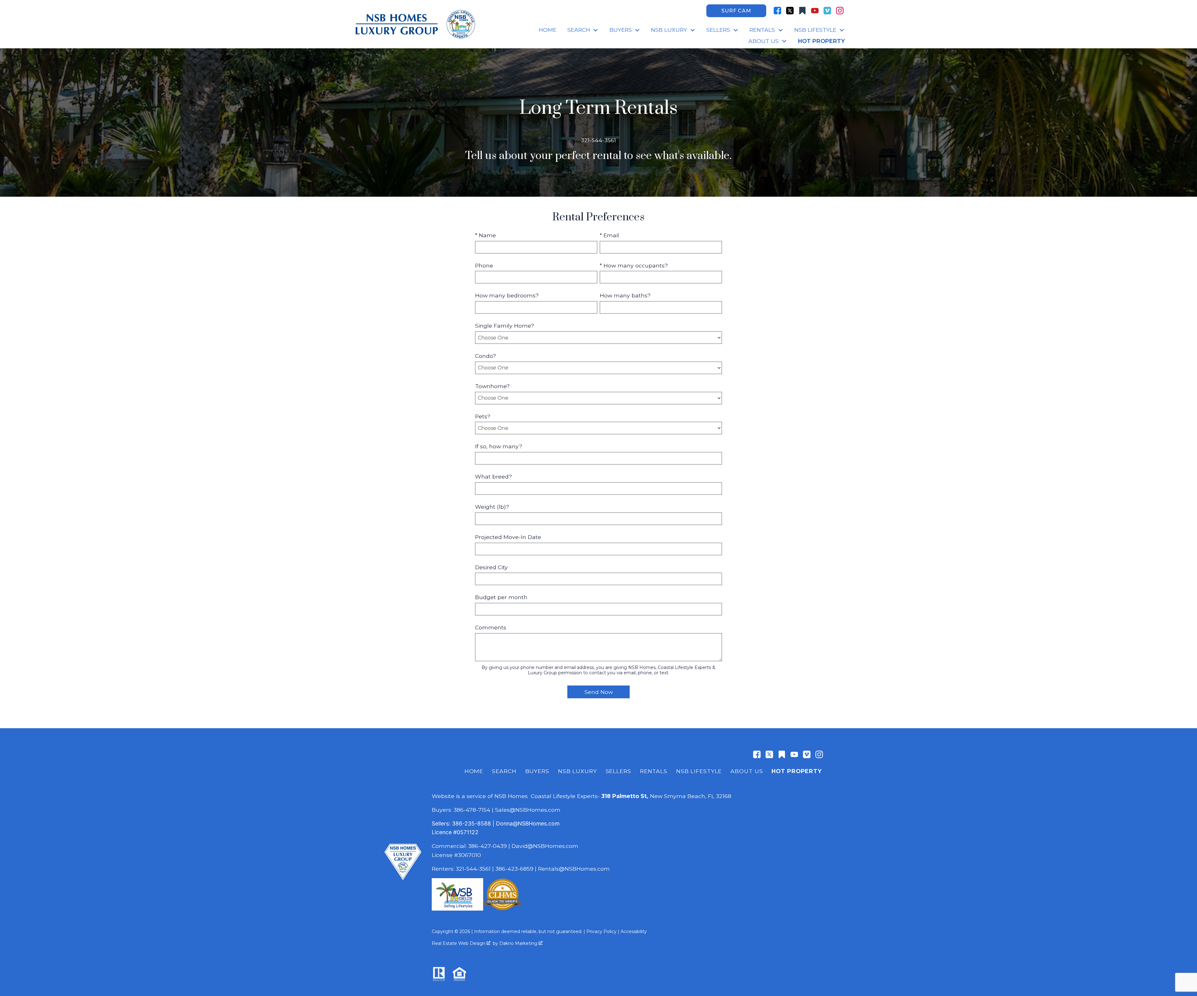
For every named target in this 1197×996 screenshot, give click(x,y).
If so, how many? (498, 446)
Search (504, 771)
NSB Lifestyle (699, 771)
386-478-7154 (472, 809)
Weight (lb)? (492, 506)
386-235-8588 (471, 823)
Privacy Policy (601, 931)
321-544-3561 (473, 868)
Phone (484, 265)
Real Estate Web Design (459, 943)
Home (547, 30)
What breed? (493, 476)
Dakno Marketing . (521, 943)
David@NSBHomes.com (545, 846)
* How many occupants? (634, 265)
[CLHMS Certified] (502, 908)
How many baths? (625, 295)
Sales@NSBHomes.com (527, 809)
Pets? (482, 416)
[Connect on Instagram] (840, 10)
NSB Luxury (577, 771)
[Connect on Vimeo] (827, 10)
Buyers (537, 771)
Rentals (653, 771)
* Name (485, 235)
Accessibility (634, 931)
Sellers (618, 771)
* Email (609, 235)
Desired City (491, 567)
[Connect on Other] (802, 10)
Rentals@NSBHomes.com (574, 868)
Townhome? (492, 386)
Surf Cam (736, 11)
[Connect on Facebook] (777, 10)
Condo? (485, 356)
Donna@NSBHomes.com (528, 823)
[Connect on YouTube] (815, 10)
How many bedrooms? (507, 295)
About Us (746, 771)
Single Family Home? (504, 325)
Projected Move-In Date (508, 537)
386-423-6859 (514, 868)
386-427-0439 (487, 846)
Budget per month (501, 597)
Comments (490, 627)
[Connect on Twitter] (790, 10)
